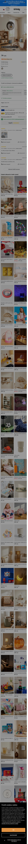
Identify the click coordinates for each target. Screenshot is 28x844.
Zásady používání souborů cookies (11, 822)
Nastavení (13, 835)
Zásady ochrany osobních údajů (10, 823)
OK (13, 830)
